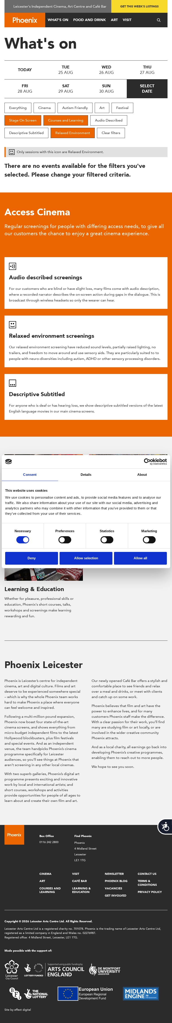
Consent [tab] (30, 474)
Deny (32, 558)
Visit (127, 20)
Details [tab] (86, 474)
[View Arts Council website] (54, 969)
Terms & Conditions (147, 882)
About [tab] (142, 474)
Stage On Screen (23, 120)
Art (114, 20)
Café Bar (79, 881)
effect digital (22, 1009)
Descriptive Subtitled (26, 133)
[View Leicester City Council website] (11, 969)
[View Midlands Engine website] (141, 993)
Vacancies (113, 888)
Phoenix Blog (116, 881)
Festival (122, 108)
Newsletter (114, 874)
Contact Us (147, 874)
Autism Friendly (75, 108)
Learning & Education (34, 589)
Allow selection (86, 558)
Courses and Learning (65, 120)
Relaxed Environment (72, 133)
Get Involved (115, 895)
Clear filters (111, 133)
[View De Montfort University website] (104, 969)
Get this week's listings (139, 6)
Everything (18, 108)
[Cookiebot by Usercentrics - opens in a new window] (147, 461)
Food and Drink (89, 20)
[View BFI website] (28, 993)
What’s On (58, 20)
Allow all (140, 558)
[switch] (64, 539)
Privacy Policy (150, 892)
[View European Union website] (88, 993)
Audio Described (109, 120)
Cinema (44, 108)
